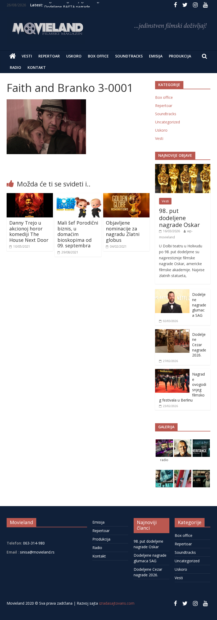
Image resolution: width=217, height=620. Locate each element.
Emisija (155, 56)
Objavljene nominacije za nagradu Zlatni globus (122, 231)
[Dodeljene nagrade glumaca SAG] (172, 292)
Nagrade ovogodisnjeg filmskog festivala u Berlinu (87, 4)
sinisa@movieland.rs (37, 552)
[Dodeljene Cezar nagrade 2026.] (172, 331)
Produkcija (180, 56)
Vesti (27, 56)
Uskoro (74, 56)
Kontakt (37, 67)
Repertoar (49, 56)
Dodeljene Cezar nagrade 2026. (199, 345)
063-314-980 (33, 543)
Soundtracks (129, 56)
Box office (98, 56)
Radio (15, 67)
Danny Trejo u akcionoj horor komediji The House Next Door (28, 231)
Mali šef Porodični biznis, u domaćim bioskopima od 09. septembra (77, 234)
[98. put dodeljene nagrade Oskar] (183, 166)
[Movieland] (13, 56)
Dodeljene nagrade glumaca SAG (199, 305)
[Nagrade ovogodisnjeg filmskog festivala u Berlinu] (172, 371)
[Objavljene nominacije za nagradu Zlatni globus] (126, 196)
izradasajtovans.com (116, 603)
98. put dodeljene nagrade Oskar (179, 218)
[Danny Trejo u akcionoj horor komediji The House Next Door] (30, 196)
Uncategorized (167, 121)
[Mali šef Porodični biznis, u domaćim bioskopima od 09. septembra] (78, 196)
